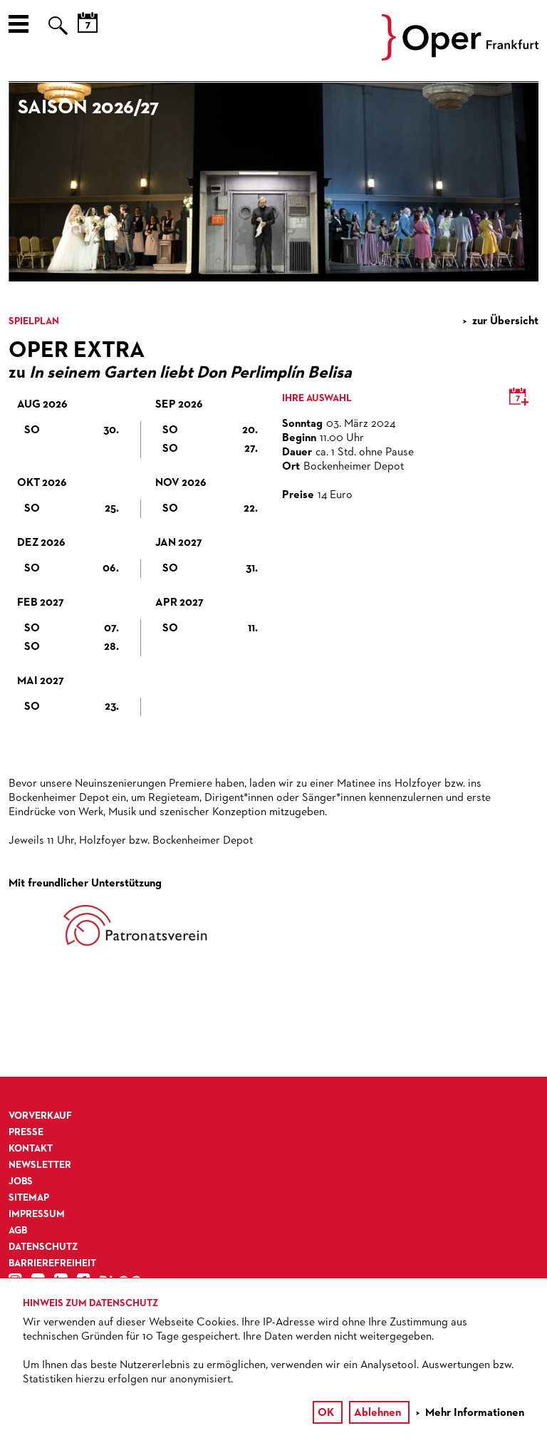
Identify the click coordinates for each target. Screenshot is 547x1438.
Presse (26, 1132)
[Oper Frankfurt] (460, 57)
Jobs (21, 1181)
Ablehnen (377, 1413)
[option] (273, 182)
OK (326, 1413)
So (71, 430)
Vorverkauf (40, 1116)
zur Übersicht (505, 321)
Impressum (37, 1214)
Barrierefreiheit (52, 1263)
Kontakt (31, 1149)
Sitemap (29, 1198)
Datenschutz (43, 1247)
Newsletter (40, 1165)
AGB (18, 1231)
